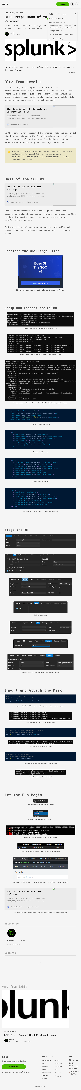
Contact (58, 1073)
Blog (12, 13)
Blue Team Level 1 (57, 18)
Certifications (27, 67)
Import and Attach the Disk (61, 35)
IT (43, 1063)
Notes (44, 1078)
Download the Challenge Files (63, 25)
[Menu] (77, 4)
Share (71, 73)
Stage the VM (56, 31)
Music (57, 1070)
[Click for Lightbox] (40, 271)
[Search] (72, 4)
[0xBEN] (7, 34)
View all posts (13, 944)
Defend (40, 67)
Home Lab (9, 70)
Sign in (27, 1072)
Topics (45, 1075)
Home (6, 13)
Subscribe (63, 4)
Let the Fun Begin (56, 39)
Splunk (48, 67)
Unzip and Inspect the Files (62, 28)
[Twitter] (21, 940)
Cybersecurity (48, 1060)
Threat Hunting (66, 67)
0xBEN (12, 33)
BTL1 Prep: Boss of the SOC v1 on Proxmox (30, 1035)
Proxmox (18, 70)
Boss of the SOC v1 (57, 23)
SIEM (55, 67)
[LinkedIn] (24, 940)
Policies (59, 1076)
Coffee (45, 1066)
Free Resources (46, 1071)
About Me (58, 1063)
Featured (58, 1066)
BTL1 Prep (20, 13)
